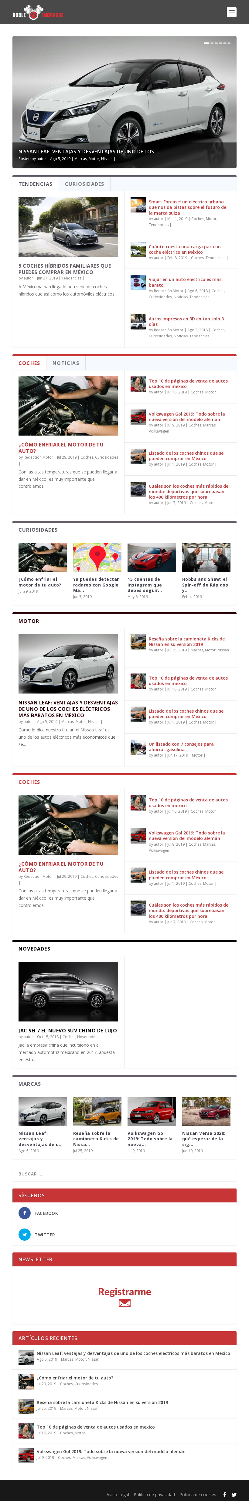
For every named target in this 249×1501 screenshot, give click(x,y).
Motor (94, 158)
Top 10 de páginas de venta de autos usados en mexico (188, 383)
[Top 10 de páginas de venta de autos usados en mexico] (138, 384)
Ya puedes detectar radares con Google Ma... (96, 584)
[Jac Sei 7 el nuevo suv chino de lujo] (68, 991)
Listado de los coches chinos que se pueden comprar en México (186, 455)
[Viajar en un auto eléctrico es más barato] (138, 282)
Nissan (107, 158)
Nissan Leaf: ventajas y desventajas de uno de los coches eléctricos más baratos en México (68, 709)
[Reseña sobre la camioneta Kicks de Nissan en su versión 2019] (138, 642)
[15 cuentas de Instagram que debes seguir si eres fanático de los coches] (152, 557)
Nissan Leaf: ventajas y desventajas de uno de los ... (89, 151)
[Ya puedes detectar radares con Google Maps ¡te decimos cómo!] (97, 557)
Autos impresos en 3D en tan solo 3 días (186, 321)
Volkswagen (159, 431)
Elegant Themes (56, 1486)
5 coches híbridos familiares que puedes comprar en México (65, 269)
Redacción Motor (168, 290)
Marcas (80, 158)
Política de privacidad (154, 1494)
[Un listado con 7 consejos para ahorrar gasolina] (138, 747)
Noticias (181, 296)
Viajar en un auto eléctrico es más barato (185, 282)
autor (41, 158)
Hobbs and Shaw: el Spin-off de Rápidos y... (205, 584)
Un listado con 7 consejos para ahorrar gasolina (181, 746)
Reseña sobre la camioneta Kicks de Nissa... (96, 1138)
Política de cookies (197, 1494)
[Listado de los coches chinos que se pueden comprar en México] (138, 456)
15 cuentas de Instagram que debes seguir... (145, 584)
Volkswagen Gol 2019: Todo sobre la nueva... (150, 1138)
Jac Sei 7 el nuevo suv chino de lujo (68, 1030)
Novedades (87, 1036)
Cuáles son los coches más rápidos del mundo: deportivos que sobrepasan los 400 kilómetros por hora (189, 491)
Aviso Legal (118, 1494)
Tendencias (71, 278)
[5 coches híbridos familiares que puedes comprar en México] (68, 227)
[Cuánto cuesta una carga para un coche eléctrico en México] (138, 249)
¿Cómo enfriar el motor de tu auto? (61, 447)
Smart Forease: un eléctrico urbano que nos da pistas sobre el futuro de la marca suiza (187, 207)
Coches (197, 218)
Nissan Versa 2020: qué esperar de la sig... (204, 1138)
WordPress (115, 1486)
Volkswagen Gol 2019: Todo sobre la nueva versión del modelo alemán (187, 416)
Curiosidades (160, 296)
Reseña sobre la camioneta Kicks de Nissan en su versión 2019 (187, 641)
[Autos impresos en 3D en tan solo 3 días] (138, 321)
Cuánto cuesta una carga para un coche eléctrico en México (185, 249)
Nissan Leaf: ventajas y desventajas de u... (41, 1138)
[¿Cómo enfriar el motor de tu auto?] (68, 406)
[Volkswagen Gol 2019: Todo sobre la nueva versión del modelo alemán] (138, 417)
